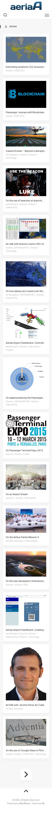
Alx (43, 803)
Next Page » (26, 774)
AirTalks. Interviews (14, 541)
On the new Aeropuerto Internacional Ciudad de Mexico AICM (27, 581)
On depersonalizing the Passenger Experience (27, 397)
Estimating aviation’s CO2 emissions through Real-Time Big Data (27, 66)
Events (26, 454)
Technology (11, 158)
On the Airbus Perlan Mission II (22, 537)
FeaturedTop (11, 207)
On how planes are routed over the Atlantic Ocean (27, 290)
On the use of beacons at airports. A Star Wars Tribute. (27, 200)
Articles (9, 70)
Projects (9, 350)
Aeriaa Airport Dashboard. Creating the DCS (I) (27, 629)
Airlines (9, 248)
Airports (24, 155)
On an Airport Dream (17, 494)
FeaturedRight (31, 541)
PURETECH (19, 70)
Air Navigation (12, 155)
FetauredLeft (30, 498)
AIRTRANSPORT (21, 248)
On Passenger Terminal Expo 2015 (24, 450)
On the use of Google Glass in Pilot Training (27, 750)
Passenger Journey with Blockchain (25, 112)
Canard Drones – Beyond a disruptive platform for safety (27, 151)
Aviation (18, 754)
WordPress (24, 803)
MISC (25, 585)
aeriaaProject (12, 204)
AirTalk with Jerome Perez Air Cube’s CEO (27, 705)
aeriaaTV (10, 498)
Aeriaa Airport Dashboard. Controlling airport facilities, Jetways (27, 343)
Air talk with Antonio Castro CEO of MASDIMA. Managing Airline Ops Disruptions (27, 244)
